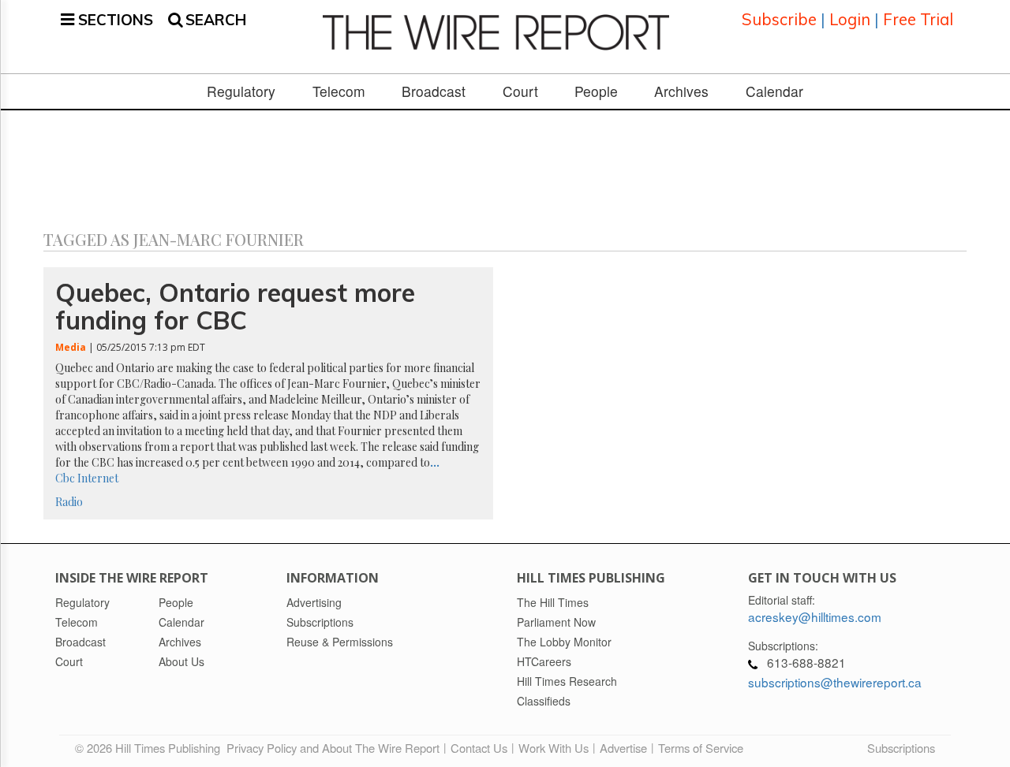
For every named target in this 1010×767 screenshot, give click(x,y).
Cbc (65, 478)
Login (849, 19)
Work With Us (553, 747)
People (596, 91)
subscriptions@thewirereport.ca (835, 682)
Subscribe (779, 19)
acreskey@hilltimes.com (814, 616)
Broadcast (434, 91)
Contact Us (479, 747)
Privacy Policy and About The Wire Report (333, 747)
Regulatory (241, 91)
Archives (681, 91)
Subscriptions (901, 747)
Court (520, 91)
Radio (69, 501)
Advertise (623, 747)
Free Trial (918, 19)
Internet (97, 478)
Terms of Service (700, 747)
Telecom (338, 91)
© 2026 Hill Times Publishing (150, 747)
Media (70, 347)
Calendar (774, 91)
